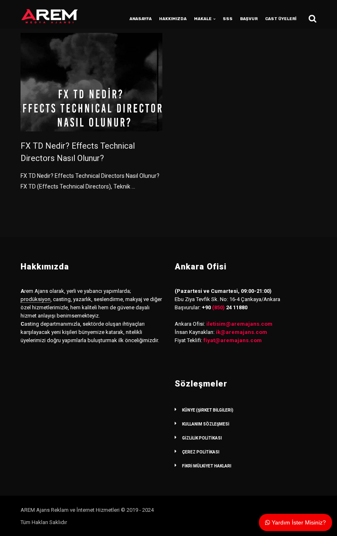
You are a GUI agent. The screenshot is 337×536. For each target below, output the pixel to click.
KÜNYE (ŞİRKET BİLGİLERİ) (207, 410)
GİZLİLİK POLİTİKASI (202, 438)
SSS (228, 18)
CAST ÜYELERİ (280, 18)
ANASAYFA (140, 18)
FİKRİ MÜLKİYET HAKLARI (206, 466)
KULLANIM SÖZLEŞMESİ (205, 424)
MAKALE (203, 18)
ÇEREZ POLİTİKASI (200, 452)
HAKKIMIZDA (173, 18)
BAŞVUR (249, 18)
